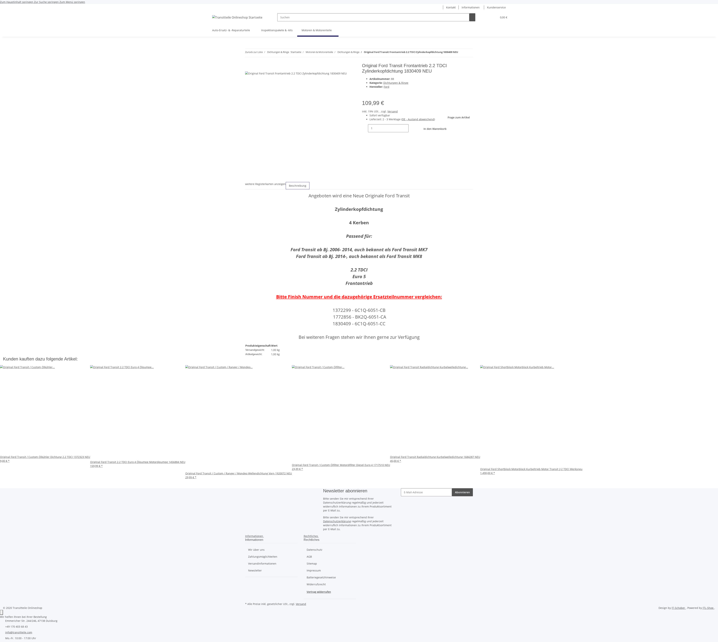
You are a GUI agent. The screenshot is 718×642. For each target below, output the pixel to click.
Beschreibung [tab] (297, 185)
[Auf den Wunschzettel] (379, 93)
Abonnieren (462, 492)
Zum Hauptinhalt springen (17, 2)
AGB (309, 556)
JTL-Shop (708, 608)
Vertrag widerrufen (319, 592)
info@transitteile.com (18, 632)
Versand (392, 111)
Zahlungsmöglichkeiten (262, 556)
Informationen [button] (471, 7)
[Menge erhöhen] (412, 128)
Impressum (314, 570)
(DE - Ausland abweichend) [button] (418, 119)
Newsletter (255, 570)
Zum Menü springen (72, 2)
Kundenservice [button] (496, 7)
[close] (248, 67)
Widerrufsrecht (316, 584)
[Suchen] (472, 17)
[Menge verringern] (365, 128)
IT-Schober (679, 608)
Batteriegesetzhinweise (321, 577)
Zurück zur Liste (254, 52)
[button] (440, 7)
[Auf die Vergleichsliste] (372, 93)
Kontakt (451, 7)
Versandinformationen (262, 563)
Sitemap (312, 563)
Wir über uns (256, 549)
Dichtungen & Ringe (395, 83)
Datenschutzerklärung (337, 521)
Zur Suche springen (46, 2)
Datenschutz (314, 549)
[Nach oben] (1, 612)
